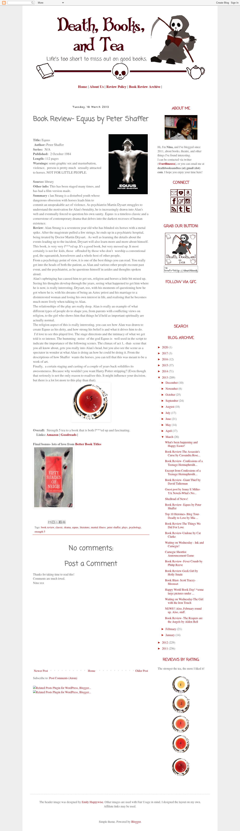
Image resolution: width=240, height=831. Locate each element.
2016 (165, 359)
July (168, 413)
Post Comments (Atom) (63, 678)
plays (125, 527)
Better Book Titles (88, 443)
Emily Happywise (92, 802)
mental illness (98, 527)
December (172, 382)
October (171, 394)
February (171, 629)
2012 (165, 642)
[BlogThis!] (53, 522)
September (172, 400)
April (169, 431)
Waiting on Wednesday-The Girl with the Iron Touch (184, 601)
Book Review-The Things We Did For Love (183, 525)
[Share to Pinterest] (64, 522)
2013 (165, 377)
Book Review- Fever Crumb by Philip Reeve (183, 563)
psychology (135, 527)
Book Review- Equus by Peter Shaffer (183, 506)
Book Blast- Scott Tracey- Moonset (180, 582)
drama (67, 527)
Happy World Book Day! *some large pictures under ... (184, 591)
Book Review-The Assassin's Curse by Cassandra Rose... (182, 453)
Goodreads (68, 434)
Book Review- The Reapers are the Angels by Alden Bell (183, 619)
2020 (165, 347)
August (170, 406)
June (169, 419)
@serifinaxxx (166, 163)
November (172, 388)
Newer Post (41, 671)
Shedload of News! (176, 499)
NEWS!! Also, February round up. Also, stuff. (183, 610)
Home (83, 86)
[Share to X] (57, 522)
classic (59, 527)
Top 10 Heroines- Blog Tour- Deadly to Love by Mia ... (182, 515)
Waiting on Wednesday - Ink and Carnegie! (184, 544)
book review (47, 527)
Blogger (136, 822)
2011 (165, 648)
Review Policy (116, 86)
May (169, 425)
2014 (165, 371)
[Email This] (50, 522)
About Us (97, 86)
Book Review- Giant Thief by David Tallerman (183, 481)
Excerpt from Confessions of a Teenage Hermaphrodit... (183, 472)
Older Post (141, 671)
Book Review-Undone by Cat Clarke (183, 534)
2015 (165, 365)
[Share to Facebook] (60, 522)
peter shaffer (113, 527)
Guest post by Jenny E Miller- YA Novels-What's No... (182, 491)
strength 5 (39, 531)
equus (75, 527)
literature (84, 527)
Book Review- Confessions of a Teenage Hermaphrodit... (184, 462)
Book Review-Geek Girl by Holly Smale (181, 572)
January (171, 635)
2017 (165, 353)
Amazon (52, 434)
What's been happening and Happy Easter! (181, 444)
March (170, 437)
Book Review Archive (144, 86)
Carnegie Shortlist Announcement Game (179, 553)
